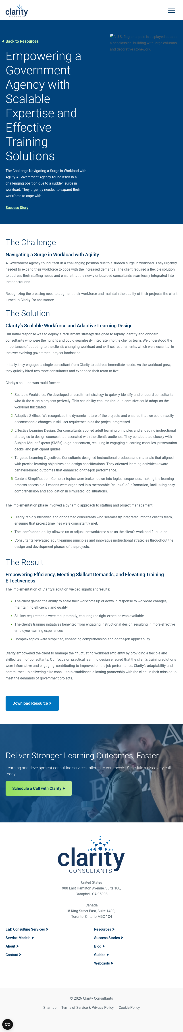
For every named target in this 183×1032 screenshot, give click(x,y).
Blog (97, 946)
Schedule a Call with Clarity (36, 788)
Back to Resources (22, 41)
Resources (102, 929)
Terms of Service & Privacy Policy (87, 1007)
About (10, 946)
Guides (99, 955)
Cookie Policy (129, 1007)
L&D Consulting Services (25, 929)
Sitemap (49, 1007)
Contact (12, 955)
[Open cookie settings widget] (7, 1024)
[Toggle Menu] (171, 10)
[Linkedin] (86, 1021)
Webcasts (102, 963)
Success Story (17, 208)
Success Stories (107, 938)
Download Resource (30, 703)
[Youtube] (97, 1021)
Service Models (18, 938)
